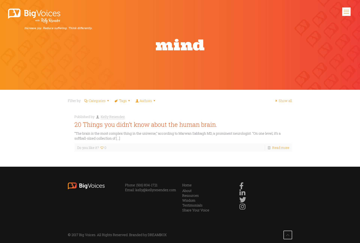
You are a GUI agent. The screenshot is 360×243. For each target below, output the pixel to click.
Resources (190, 195)
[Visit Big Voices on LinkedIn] (242, 194)
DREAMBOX (157, 235)
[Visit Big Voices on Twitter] (242, 201)
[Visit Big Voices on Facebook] (241, 187)
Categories (97, 100)
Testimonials (192, 205)
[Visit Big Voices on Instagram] (242, 208)
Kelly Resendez (113, 116)
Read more (280, 147)
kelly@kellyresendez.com (155, 190)
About (187, 190)
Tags (123, 100)
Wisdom (188, 200)
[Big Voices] (52, 18)
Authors (146, 100)
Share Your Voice (195, 210)
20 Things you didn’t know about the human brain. (145, 124)
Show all (285, 100)
